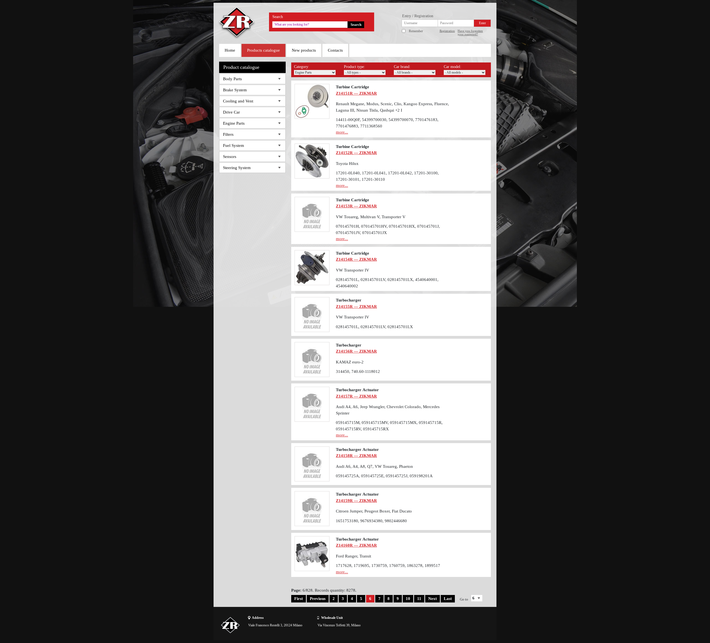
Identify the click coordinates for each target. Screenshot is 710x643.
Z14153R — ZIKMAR (356, 206)
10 (408, 598)
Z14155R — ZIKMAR (356, 306)
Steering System (237, 167)
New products (304, 50)
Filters (228, 134)
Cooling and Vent (238, 101)
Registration (447, 30)
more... (342, 132)
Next (432, 598)
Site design (459, 625)
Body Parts (232, 79)
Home (230, 50)
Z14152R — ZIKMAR (356, 152)
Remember (416, 31)
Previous (318, 598)
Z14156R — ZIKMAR (356, 351)
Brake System (235, 90)
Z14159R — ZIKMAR (356, 500)
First (298, 598)
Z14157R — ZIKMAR (356, 396)
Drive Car (231, 112)
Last (448, 598)
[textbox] (310, 24)
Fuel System (233, 145)
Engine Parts (234, 123)
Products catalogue (263, 50)
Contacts (335, 50)
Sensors (229, 156)
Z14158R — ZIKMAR (356, 455)
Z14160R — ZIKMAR (356, 545)
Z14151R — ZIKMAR (356, 93)
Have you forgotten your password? (470, 32)
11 (419, 598)
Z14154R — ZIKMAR (356, 259)
